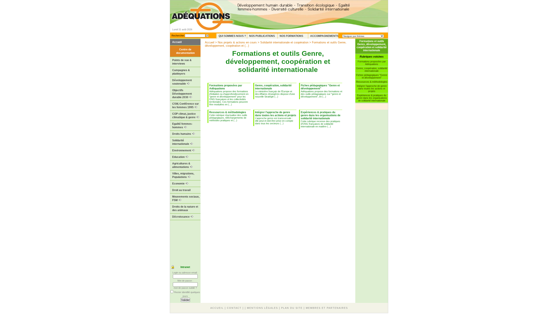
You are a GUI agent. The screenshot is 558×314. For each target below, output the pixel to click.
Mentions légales (262, 308)
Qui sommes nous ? (232, 36)
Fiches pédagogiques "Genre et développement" (371, 76)
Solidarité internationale (181, 142)
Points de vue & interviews (182, 62)
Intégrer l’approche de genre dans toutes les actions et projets (372, 88)
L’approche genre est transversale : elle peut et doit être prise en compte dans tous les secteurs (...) (275, 118)
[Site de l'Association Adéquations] (202, 22)
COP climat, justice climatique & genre (184, 115)
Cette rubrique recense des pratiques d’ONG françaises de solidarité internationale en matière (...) (320, 119)
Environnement (182, 150)
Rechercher (178, 35)
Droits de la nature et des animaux (185, 208)
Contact (234, 308)
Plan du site (292, 308)
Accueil (177, 42)
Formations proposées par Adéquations (372, 62)
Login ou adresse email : (185, 272)
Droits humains (182, 133)
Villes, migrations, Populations (183, 175)
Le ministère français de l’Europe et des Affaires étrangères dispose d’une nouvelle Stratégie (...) (275, 91)
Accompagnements (324, 36)
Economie (178, 183)
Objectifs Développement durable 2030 (182, 94)
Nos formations (291, 36)
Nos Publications (262, 36)
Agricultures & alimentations (181, 165)
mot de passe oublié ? (185, 288)
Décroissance (181, 216)
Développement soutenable (182, 82)
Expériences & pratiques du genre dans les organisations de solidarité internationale (371, 98)
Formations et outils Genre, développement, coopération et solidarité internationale (372, 46)
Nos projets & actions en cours (237, 42)
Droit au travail (181, 190)
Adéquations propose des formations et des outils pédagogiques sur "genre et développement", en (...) (321, 91)
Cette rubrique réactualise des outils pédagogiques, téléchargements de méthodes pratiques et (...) (228, 116)
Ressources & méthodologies (371, 81)
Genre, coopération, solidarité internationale (371, 69)
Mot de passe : (185, 280)
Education (178, 157)
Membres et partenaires (327, 308)
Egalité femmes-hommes (182, 125)
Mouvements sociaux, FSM (185, 198)
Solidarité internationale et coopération (284, 42)
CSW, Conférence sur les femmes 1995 (185, 105)
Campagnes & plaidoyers (181, 72)
